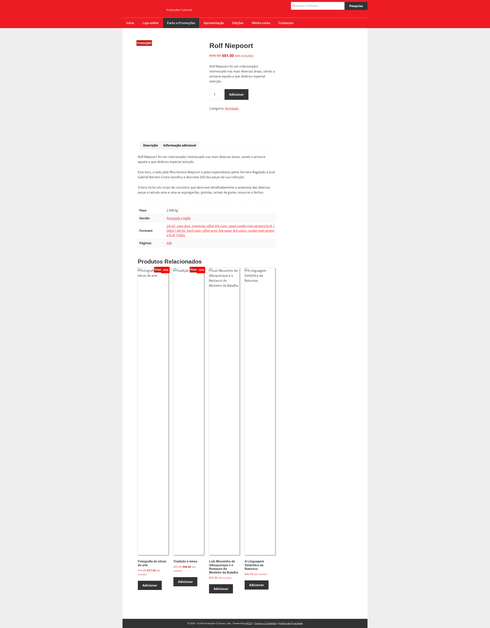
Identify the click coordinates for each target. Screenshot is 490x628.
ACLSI (249, 623)
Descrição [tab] (150, 145)
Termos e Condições (265, 623)
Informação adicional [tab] (179, 145)
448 (169, 243)
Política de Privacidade (291, 623)
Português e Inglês (179, 218)
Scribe (141, 9)
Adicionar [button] (149, 585)
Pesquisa (356, 6)
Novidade (232, 108)
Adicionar (236, 94)
